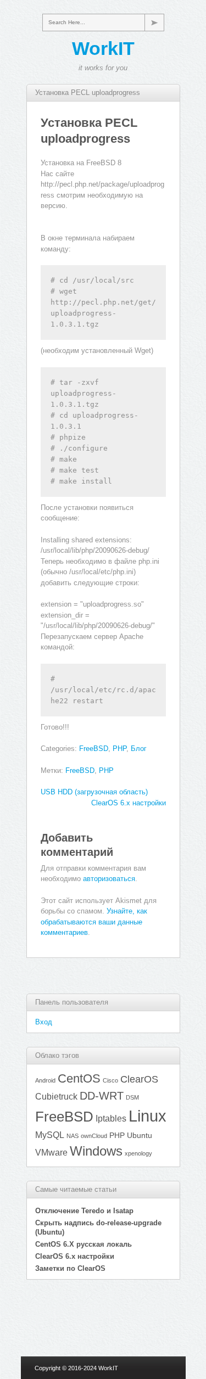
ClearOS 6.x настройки (128, 803)
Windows (96, 1151)
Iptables (111, 1118)
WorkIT (103, 48)
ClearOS (139, 1079)
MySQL (49, 1135)
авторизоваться (109, 879)
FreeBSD (93, 748)
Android (45, 1080)
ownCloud (94, 1136)
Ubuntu (139, 1135)
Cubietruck (56, 1096)
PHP (119, 748)
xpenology (138, 1153)
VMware (51, 1152)
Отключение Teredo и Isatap (84, 1211)
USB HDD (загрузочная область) (94, 792)
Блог (139, 748)
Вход (43, 1022)
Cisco (110, 1080)
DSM (132, 1097)
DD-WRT (102, 1096)
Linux (147, 1116)
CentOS (79, 1078)
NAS (72, 1136)
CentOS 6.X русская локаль (83, 1244)
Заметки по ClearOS (70, 1268)
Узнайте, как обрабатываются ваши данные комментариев (94, 922)
